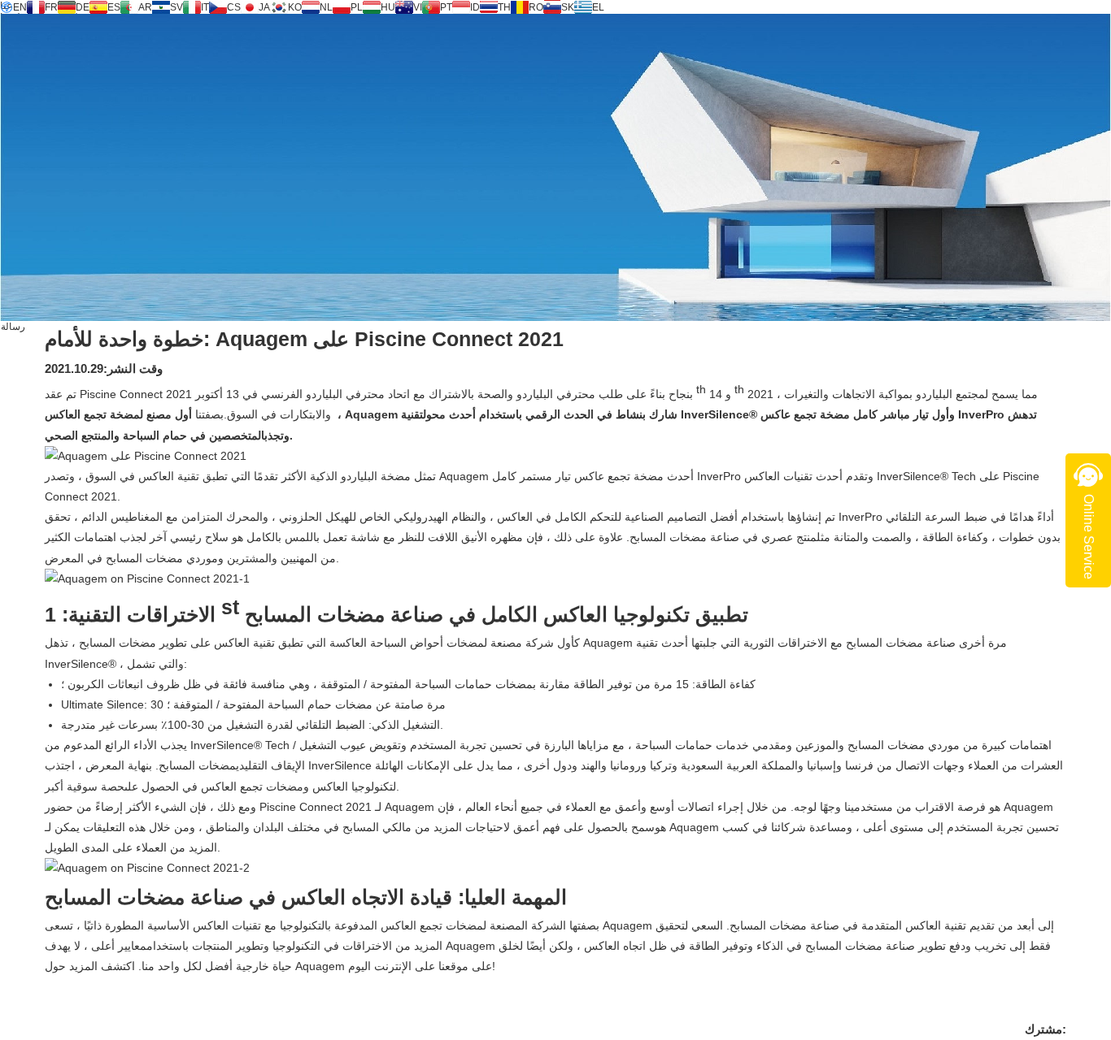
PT (446, 7)
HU (388, 7)
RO (536, 7)
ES (113, 7)
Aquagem (373, 414)
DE (82, 7)
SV (176, 7)
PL (357, 7)
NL (326, 7)
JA (264, 7)
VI (417, 7)
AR (145, 7)
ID (475, 7)
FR (51, 7)
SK (567, 7)
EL (598, 7)
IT (205, 7)
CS (234, 7)
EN (20, 7)
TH (504, 7)
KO (295, 7)
